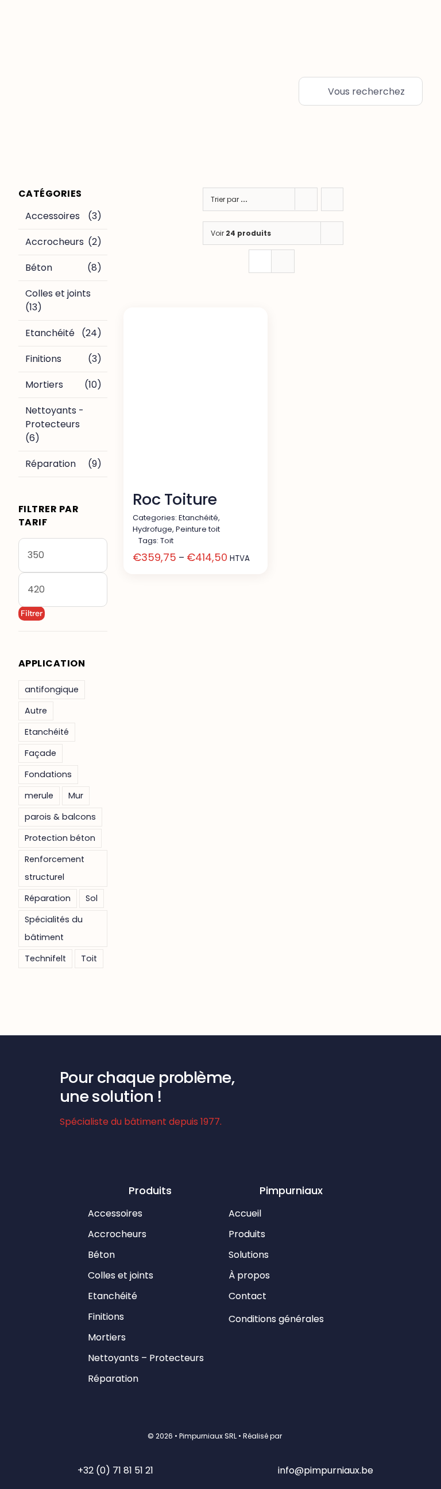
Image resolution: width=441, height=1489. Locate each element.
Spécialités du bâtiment (54, 928)
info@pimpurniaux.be (325, 1470)
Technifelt (45, 958)
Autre (36, 710)
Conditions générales (277, 1319)
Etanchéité (50, 333)
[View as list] (283, 261)
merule (39, 795)
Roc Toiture (174, 499)
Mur (75, 795)
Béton (38, 267)
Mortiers (44, 384)
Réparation (50, 463)
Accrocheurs (54, 241)
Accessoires (52, 216)
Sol (92, 898)
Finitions (43, 358)
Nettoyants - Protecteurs (54, 417)
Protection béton (60, 838)
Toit (89, 958)
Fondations (48, 774)
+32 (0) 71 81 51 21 (115, 1470)
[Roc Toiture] (195, 400)
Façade (40, 753)
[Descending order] (332, 199)
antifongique (52, 689)
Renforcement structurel (54, 868)
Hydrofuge (152, 529)
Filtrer (31, 613)
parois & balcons (60, 817)
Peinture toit (198, 529)
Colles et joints (58, 293)
